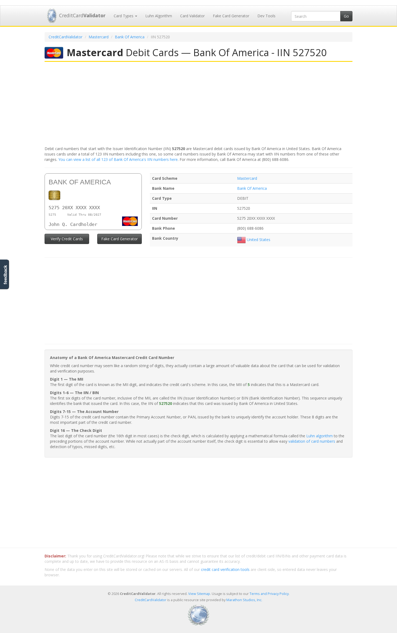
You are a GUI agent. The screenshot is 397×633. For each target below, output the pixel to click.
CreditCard (82, 15)
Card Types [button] (124, 15)
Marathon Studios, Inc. (244, 600)
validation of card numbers (311, 441)
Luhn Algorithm (158, 15)
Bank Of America (129, 36)
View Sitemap (199, 593)
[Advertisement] (198, 104)
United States (258, 239)
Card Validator (192, 15)
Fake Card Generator (231, 15)
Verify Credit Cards (67, 238)
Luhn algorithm (319, 435)
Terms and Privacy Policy (269, 593)
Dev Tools (266, 15)
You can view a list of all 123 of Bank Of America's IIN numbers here (118, 159)
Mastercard (99, 36)
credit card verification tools (225, 569)
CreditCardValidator (65, 36)
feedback (5, 274)
